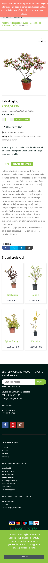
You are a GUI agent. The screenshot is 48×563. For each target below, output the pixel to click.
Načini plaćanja (8, 474)
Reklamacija (6, 487)
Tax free (5, 505)
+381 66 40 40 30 (8, 413)
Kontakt (5, 450)
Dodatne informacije (22, 164)
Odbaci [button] (24, 14)
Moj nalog (5, 457)
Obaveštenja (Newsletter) (12, 508)
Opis (7, 164)
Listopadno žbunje (21, 136)
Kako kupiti (6, 468)
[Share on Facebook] (6, 248)
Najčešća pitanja (8, 477)
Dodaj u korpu (22, 119)
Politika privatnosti (9, 481)
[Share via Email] (29, 248)
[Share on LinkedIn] (21, 248)
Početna (5, 23)
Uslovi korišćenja (8, 490)
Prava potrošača (8, 484)
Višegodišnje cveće (19, 23)
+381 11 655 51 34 (8, 410)
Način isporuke (8, 471)
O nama (5, 447)
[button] (42, 41)
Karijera (5, 453)
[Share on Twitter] (14, 248)
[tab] (7, 164)
